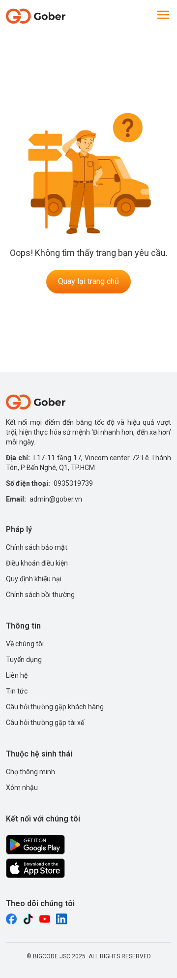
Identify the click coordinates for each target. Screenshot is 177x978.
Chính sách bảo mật (36, 547)
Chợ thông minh (30, 772)
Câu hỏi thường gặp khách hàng (55, 707)
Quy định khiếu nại (33, 579)
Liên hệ (17, 675)
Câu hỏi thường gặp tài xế (45, 722)
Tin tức (17, 691)
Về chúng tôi (25, 644)
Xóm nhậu (22, 787)
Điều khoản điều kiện (37, 563)
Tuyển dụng (24, 659)
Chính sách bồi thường (40, 595)
